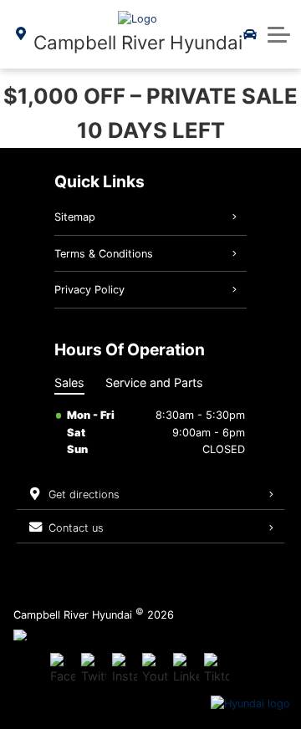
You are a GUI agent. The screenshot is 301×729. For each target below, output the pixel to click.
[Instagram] (124, 669)
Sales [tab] (69, 382)
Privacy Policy (89, 289)
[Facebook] (62, 669)
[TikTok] (216, 669)
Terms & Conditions (103, 253)
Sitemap (74, 217)
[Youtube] (154, 669)
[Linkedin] (185, 669)
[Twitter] (93, 669)
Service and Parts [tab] (154, 382)
